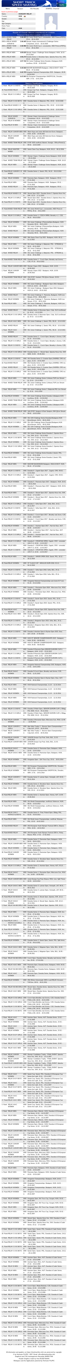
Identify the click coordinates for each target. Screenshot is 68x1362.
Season (20, 9)
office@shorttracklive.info (46, 1354)
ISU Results (34, 9)
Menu (8, 9)
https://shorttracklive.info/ (35, 1352)
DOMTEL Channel (52, 9)
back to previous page (10, 12)
